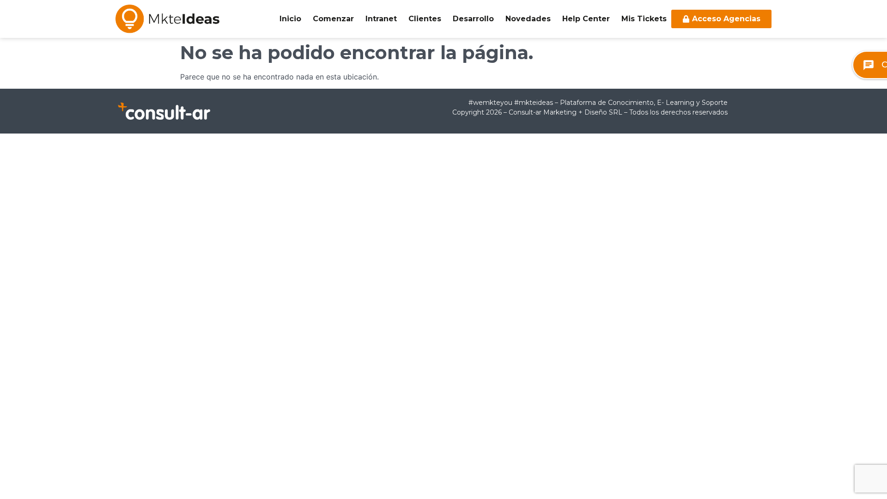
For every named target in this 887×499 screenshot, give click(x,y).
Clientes (424, 18)
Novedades (528, 18)
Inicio (290, 18)
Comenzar (333, 18)
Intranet (381, 18)
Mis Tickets (644, 18)
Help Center (586, 18)
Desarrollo (473, 18)
